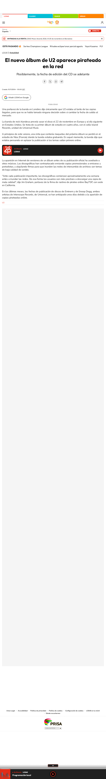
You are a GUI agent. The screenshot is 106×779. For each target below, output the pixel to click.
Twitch (63, 679)
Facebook (44, 81)
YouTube (48, 679)
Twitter (50, 81)
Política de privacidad (38, 711)
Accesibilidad (23, 711)
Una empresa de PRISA (53, 722)
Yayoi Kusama (91, 46)
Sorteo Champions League (35, 46)
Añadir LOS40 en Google (18, 97)
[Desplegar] (53, 765)
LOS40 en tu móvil (93, 711)
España (5, 31)
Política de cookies (55, 711)
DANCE (57, 16)
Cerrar (102, 39)
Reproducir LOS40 (100, 150)
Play (53, 774)
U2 (3, 202)
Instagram (37, 679)
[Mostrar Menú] (3, 22)
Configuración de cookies (74, 711)
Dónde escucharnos (53, 713)
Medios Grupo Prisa (53, 728)
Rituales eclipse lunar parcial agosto (66, 46)
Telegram (61, 81)
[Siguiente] (102, 46)
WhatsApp (56, 81)
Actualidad (14, 53)
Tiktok (43, 679)
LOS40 (6, 16)
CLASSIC (32, 16)
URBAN (82, 16)
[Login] (102, 22)
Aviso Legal (10, 711)
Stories (68, 679)
